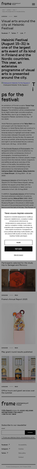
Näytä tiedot (18, 255)
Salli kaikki (18, 249)
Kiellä (18, 242)
